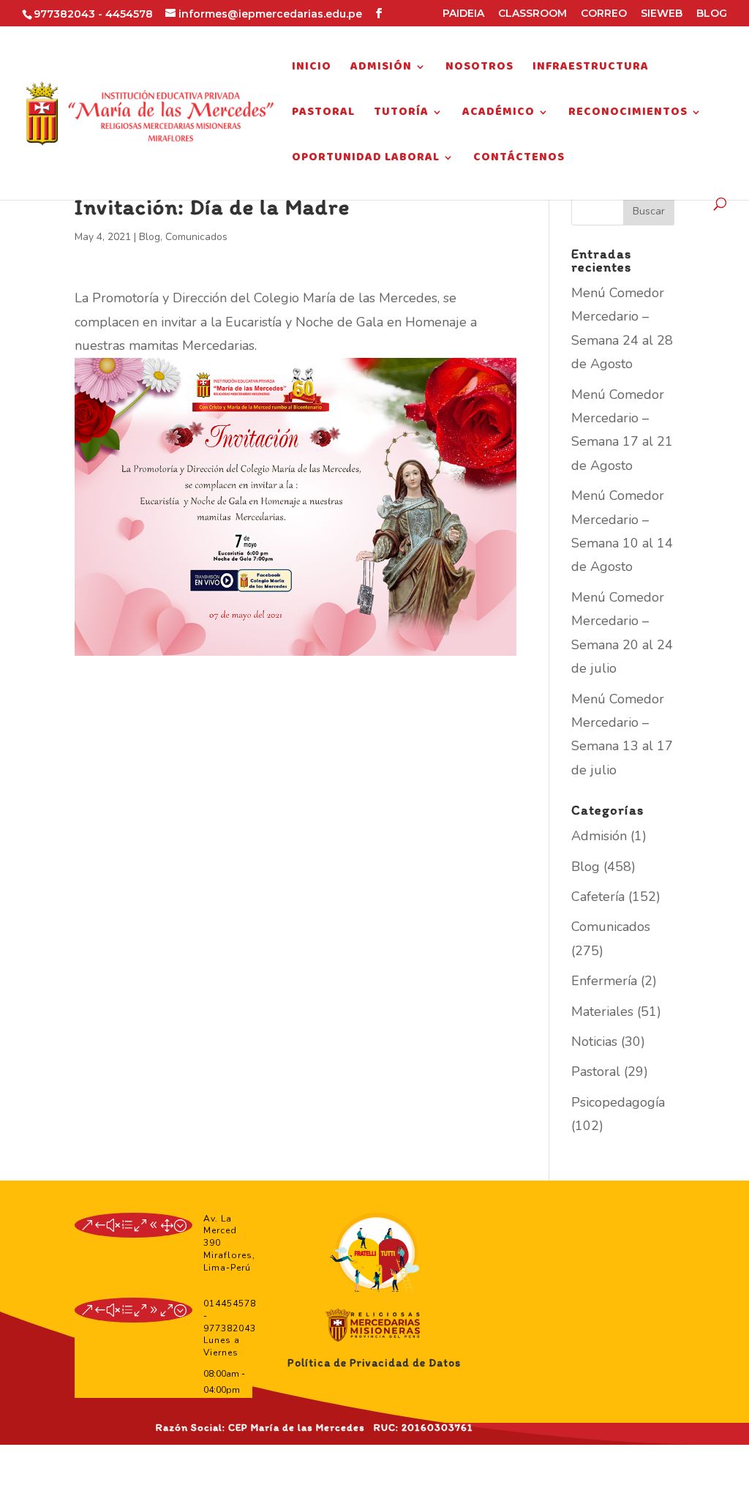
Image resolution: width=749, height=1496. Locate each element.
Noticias (594, 1041)
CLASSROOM (532, 14)
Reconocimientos (628, 114)
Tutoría (401, 114)
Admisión (381, 68)
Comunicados (196, 237)
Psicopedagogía (618, 1102)
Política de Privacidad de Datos (374, 1362)
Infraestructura (590, 68)
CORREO (604, 14)
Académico (498, 114)
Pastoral (323, 114)
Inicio (311, 68)
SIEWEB (661, 14)
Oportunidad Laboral (366, 159)
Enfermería (604, 981)
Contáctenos (519, 159)
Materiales (602, 1011)
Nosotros (479, 68)
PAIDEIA (463, 14)
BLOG (711, 14)
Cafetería (598, 896)
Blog (149, 237)
